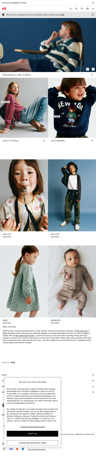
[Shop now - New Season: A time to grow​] (92, 75)
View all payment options (36, 449)
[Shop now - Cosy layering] (92, 140)
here (62, 15)
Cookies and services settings (32, 443)
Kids (13, 363)
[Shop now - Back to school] (44, 140)
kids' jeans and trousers (25, 336)
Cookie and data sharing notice (32, 427)
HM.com (5, 363)
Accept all (32, 434)
